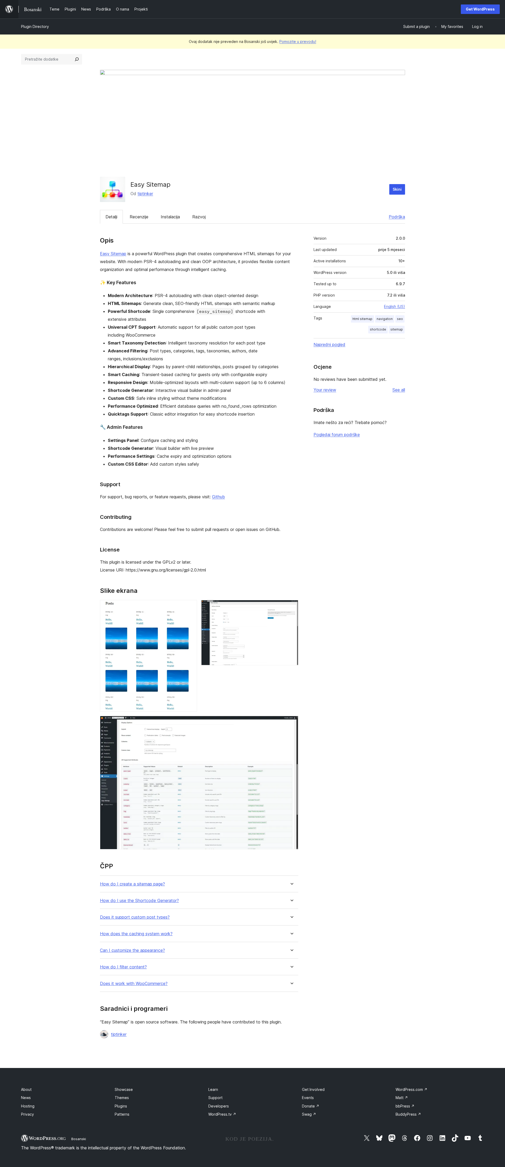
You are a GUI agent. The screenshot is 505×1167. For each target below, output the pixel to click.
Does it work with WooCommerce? (134, 983)
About (26, 1089)
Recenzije (139, 216)
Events (308, 1097)
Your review (325, 389)
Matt (402, 1097)
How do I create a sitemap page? (132, 884)
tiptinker (145, 193)
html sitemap (362, 319)
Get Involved (313, 1089)
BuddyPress (408, 1114)
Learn (213, 1089)
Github (218, 496)
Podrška (397, 216)
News (26, 1097)
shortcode (378, 329)
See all (398, 389)
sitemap (396, 329)
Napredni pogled (329, 344)
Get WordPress (480, 9)
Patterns (122, 1114)
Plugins (121, 1106)
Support (215, 1097)
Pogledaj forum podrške (337, 434)
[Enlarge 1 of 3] (190, 607)
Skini (397, 189)
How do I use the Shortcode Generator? (139, 900)
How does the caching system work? (136, 933)
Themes (122, 1097)
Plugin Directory (35, 26)
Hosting (27, 1106)
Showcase (124, 1089)
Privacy (27, 1114)
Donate (310, 1106)
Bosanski (78, 1139)
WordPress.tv (222, 1114)
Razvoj (199, 216)
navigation (385, 319)
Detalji (111, 216)
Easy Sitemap (113, 253)
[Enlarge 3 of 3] (291, 723)
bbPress (405, 1106)
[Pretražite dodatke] (77, 59)
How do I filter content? (123, 966)
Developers (218, 1106)
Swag (309, 1114)
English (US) (394, 306)
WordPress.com (411, 1089)
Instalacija (170, 216)
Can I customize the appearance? (132, 950)
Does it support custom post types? (135, 917)
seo (400, 319)
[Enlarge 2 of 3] (291, 607)
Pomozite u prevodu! (297, 41)
